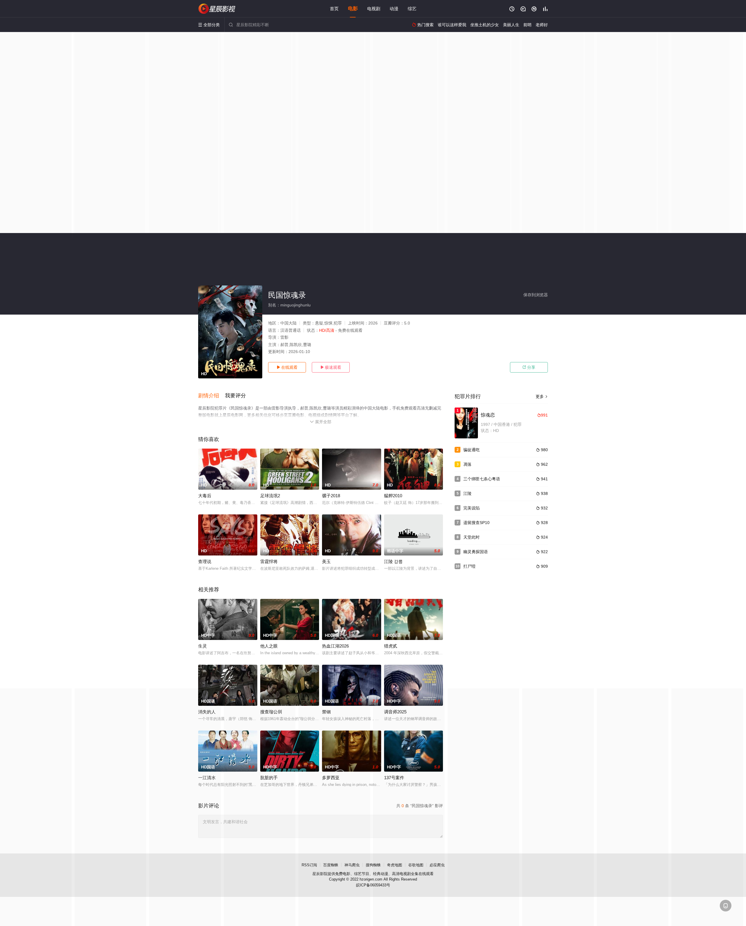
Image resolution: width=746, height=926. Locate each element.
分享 (528, 367)
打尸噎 (469, 566)
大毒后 (204, 495)
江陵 (467, 493)
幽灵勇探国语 (475, 551)
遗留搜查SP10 (476, 522)
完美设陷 (471, 508)
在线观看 (287, 367)
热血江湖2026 (335, 645)
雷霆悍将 (269, 561)
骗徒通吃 (471, 449)
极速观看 (330, 367)
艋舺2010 (393, 495)
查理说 (204, 561)
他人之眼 (269, 645)
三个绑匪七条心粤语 (481, 479)
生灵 (202, 645)
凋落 (467, 464)
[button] (211, 396)
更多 (542, 396)
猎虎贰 (390, 645)
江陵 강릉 (393, 561)
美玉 (326, 561)
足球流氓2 (270, 495)
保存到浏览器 (535, 294)
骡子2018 (331, 495)
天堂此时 (471, 537)
